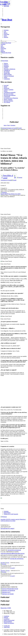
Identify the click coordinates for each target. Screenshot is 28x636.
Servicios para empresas (9, 95)
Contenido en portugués (9, 92)
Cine (5, 31)
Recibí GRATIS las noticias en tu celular (11, 193)
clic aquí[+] (12, 568)
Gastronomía (7, 96)
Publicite (6, 617)
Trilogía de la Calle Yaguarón (11, 514)
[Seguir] (7, 562)
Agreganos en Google (11, 128)
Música (5, 33)
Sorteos (5, 91)
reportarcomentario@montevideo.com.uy (12, 553)
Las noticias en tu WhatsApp (11, 98)
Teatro (5, 35)
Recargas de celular (8, 93)
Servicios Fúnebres (8, 100)
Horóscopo (6, 88)
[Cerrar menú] (1, 54)
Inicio (5, 125)
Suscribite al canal (8, 176)
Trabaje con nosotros (9, 623)
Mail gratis (6, 6)
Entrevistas (6, 34)
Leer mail (6, 85)
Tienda (5, 86)
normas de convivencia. (14, 550)
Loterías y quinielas (8, 89)
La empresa (6, 619)
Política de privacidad (9, 620)
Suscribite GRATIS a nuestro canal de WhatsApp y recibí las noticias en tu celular (13, 520)
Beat (8, 125)
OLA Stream (7, 102)
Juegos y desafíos (8, 99)
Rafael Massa (7, 512)
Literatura (6, 30)
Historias (6, 37)
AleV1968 (3, 562)
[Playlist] (4, 60)
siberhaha (3, 570)
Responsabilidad (8, 621)
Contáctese (6, 616)
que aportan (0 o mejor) (7, 528)
